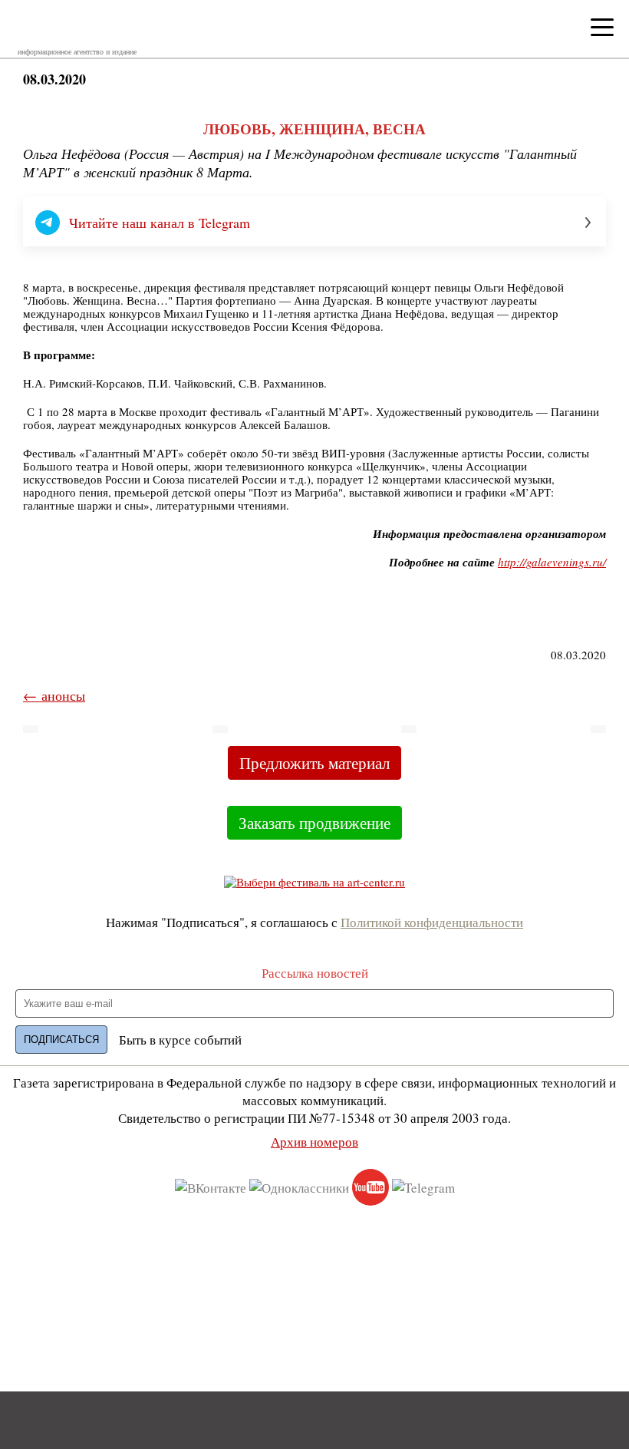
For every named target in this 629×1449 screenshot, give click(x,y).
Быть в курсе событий (180, 1039)
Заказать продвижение (314, 822)
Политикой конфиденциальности (432, 922)
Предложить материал (314, 763)
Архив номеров (314, 1141)
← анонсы (54, 695)
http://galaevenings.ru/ (552, 561)
